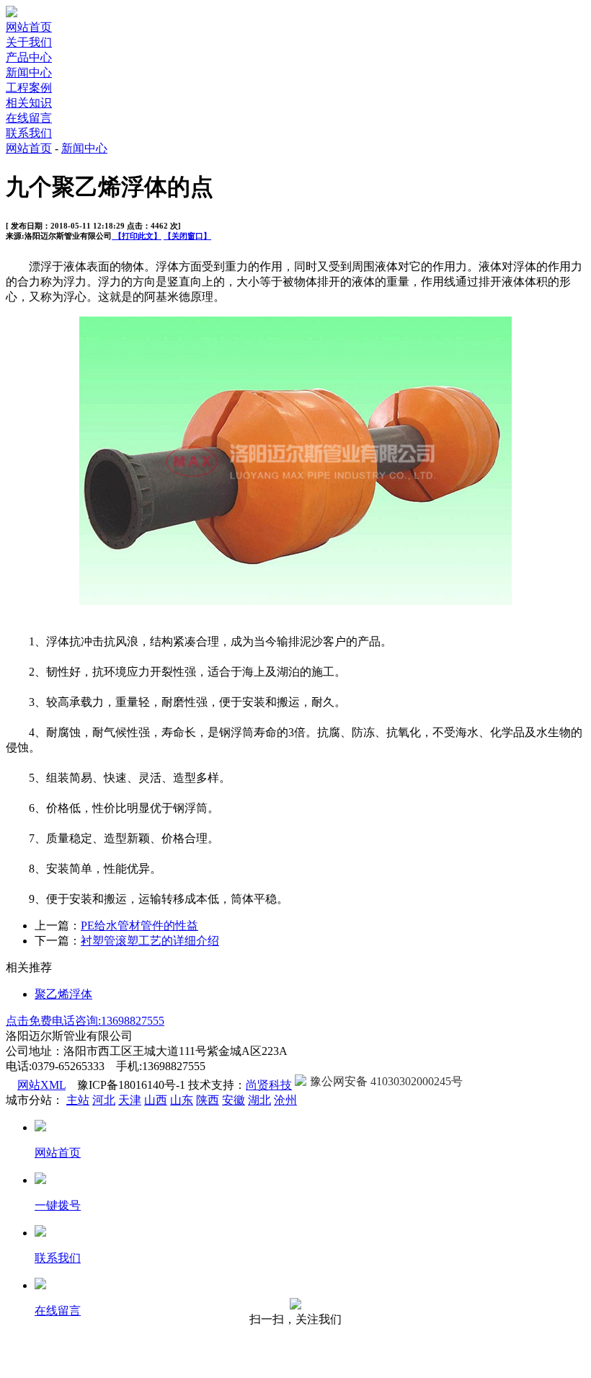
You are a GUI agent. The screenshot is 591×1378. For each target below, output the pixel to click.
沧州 (285, 1100)
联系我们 (29, 133)
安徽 (233, 1100)
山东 (181, 1100)
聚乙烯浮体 (63, 994)
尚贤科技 (269, 1085)
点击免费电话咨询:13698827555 (85, 1021)
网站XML (41, 1085)
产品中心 (29, 57)
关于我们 (29, 42)
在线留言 (29, 118)
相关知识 (29, 103)
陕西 (207, 1100)
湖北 (259, 1100)
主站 (77, 1100)
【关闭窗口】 (187, 235)
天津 (129, 1100)
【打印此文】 (136, 235)
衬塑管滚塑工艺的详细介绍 (150, 941)
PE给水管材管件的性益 (139, 925)
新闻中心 (29, 72)
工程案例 (29, 87)
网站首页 (29, 27)
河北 (103, 1100)
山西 (155, 1100)
